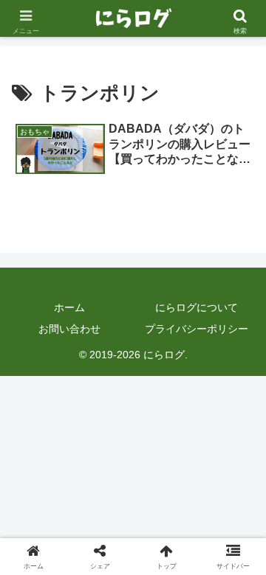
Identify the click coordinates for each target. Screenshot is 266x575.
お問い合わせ (69, 329)
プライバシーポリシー (196, 329)
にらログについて (196, 307)
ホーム (69, 307)
